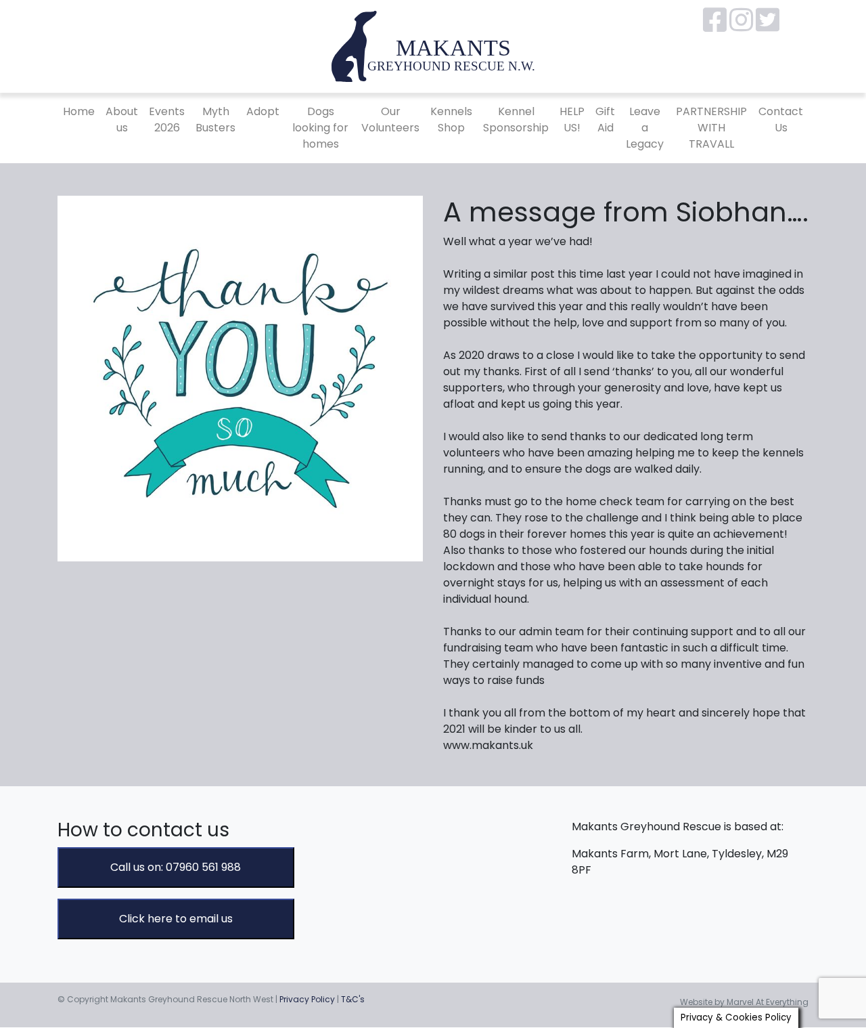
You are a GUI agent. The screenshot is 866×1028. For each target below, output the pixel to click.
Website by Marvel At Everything (744, 1002)
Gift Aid (605, 119)
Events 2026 (167, 119)
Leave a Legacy (645, 128)
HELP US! (572, 119)
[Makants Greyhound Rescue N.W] (433, 45)
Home (79, 111)
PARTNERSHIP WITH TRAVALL (711, 128)
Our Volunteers (390, 119)
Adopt (262, 111)
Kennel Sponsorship (516, 119)
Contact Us (780, 119)
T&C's (353, 999)
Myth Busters (215, 119)
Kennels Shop (451, 119)
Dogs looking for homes (320, 128)
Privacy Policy (307, 999)
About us (122, 119)
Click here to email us (176, 918)
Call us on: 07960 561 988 (175, 867)
